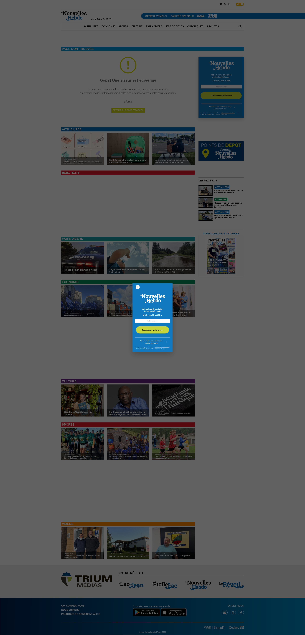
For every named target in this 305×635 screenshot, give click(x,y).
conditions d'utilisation (144, 348)
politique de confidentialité (162, 347)
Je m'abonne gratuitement (152, 330)
